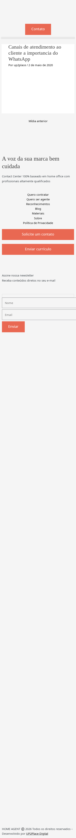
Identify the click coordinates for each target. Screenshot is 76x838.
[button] (38, 38)
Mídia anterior (38, 121)
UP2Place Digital (37, 833)
